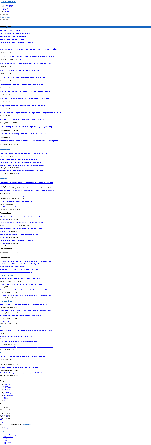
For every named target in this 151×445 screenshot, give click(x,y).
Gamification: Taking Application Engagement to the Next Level (20, 162)
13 (6, 415)
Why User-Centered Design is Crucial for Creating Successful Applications (21, 170)
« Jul (1, 422)
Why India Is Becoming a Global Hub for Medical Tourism (23, 133)
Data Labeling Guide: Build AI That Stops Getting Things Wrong (26, 126)
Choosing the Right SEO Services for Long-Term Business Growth (27, 56)
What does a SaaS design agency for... (12, 30)
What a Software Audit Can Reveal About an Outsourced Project (26, 63)
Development (7, 389)
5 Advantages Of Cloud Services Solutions (12, 266)
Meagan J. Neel (6, 225)
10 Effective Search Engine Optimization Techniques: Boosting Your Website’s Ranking (25, 261)
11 (2, 415)
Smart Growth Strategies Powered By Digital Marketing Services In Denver (31, 112)
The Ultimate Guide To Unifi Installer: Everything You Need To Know (20, 207)
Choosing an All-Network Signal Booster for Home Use (22, 77)
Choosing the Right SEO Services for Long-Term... (16, 33)
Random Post (5, 213)
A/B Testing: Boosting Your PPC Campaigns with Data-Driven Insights (20, 315)
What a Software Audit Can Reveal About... (14, 36)
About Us (6, 429)
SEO (4, 397)
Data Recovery (7, 387)
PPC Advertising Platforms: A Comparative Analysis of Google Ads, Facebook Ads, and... (25, 310)
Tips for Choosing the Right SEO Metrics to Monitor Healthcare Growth (21, 284)
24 (1, 419)
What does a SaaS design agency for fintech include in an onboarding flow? (26, 330)
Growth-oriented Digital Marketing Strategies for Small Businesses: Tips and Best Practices (27, 290)
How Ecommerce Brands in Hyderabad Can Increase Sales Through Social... (30, 141)
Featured (5, 391)
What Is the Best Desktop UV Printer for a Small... (20, 70)
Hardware (6, 8)
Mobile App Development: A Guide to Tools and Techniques (18, 159)
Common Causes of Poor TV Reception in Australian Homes (26, 182)
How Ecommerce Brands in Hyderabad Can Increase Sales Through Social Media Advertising (26, 347)
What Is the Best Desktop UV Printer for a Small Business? (19, 234)
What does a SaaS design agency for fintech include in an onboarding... (29, 49)
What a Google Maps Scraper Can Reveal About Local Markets (25, 98)
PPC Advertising (7, 6)
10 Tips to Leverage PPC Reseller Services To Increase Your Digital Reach (21, 264)
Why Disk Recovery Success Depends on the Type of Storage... (25, 91)
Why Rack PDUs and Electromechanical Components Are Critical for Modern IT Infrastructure (27, 190)
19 (4, 417)
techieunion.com (26, 424)
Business (3, 353)
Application (6, 11)
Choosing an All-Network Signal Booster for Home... (17, 42)
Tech (4, 10)
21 (8, 417)
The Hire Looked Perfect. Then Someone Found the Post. (23, 119)
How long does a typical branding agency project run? (22, 84)
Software (5, 398)
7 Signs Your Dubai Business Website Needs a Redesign (22, 105)
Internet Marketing (8, 5)
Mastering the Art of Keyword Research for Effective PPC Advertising (24, 304)
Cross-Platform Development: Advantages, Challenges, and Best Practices (22, 165)
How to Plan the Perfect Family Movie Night (13, 196)
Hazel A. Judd (6, 231)
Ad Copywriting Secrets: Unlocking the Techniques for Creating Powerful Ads (23, 321)
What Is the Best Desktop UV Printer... (12, 39)
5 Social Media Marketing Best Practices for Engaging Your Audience (20, 269)
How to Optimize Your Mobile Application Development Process (25, 153)
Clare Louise (5, 219)
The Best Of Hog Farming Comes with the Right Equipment (17, 201)
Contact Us (6, 427)
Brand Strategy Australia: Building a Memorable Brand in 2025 (21, 278)
